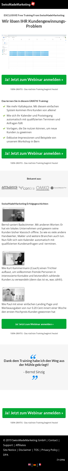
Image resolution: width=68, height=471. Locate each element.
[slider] (31, 68)
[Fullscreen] (63, 68)
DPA (5, 455)
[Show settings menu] (57, 68)
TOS (36, 450)
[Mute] (51, 68)
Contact (53, 440)
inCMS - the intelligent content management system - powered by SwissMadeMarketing (61, 460)
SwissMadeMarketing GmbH (29, 440)
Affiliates (21, 445)
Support (8, 445)
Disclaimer (25, 450)
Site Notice (9, 450)
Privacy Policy (49, 450)
